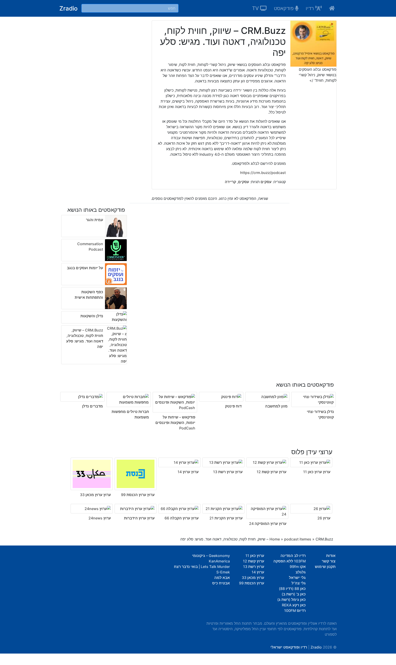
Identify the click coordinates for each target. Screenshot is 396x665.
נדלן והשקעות (91, 316)
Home (275, 539)
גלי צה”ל (299, 583)
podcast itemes (297, 539)
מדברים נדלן (92, 406)
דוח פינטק (233, 406)
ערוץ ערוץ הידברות (139, 518)
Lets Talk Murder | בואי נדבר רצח (202, 566)
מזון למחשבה (276, 406)
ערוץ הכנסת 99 (251, 583)
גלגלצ (301, 572)
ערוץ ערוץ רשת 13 (228, 472)
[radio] (198, 403)
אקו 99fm (298, 566)
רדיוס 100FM (295, 610)
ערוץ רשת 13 (253, 566)
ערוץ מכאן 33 (253, 577)
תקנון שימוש (325, 566)
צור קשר (329, 561)
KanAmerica (219, 561)
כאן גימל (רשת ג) (291, 599)
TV (256, 8)
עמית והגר (94, 219)
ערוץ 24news (99, 518)
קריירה (230, 181)
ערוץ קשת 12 (253, 561)
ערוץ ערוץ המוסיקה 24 (267, 523)
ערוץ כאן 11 (254, 555)
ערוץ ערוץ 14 (188, 472)
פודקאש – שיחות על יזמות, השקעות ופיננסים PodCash (175, 422)
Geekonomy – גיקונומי (211, 555)
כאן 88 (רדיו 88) (292, 588)
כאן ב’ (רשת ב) (294, 594)
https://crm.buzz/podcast (263, 172)
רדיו (310, 8)
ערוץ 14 (258, 572)
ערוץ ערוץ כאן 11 (316, 472)
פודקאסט (284, 8)
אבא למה (222, 577)
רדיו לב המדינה (293, 555)
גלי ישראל (297, 577)
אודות (331, 555)
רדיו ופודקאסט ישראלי (288, 647)
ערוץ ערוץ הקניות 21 (226, 518)
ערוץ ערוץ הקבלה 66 (182, 518)
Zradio (68, 8)
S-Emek (223, 572)
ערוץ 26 (323, 518)
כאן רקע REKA (294, 605)
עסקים (266, 181)
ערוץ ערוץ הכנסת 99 (138, 494)
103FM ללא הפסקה (289, 561)
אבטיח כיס (221, 583)
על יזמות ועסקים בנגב (85, 268)
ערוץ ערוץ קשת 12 (271, 472)
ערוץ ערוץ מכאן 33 (95, 494)
